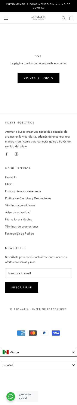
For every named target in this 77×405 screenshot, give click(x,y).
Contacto (10, 177)
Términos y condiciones (20, 205)
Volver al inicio (38, 78)
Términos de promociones (21, 226)
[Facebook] (6, 153)
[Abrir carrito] (71, 18)
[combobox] (38, 352)
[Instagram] (16, 153)
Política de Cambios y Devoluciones (28, 198)
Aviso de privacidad (18, 212)
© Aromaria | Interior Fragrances (38, 309)
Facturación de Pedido (19, 233)
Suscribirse (21, 287)
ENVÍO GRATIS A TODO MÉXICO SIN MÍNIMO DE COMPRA (38, 6)
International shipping (18, 219)
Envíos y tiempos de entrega (23, 191)
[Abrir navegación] (6, 18)
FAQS (8, 184)
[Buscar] (64, 18)
